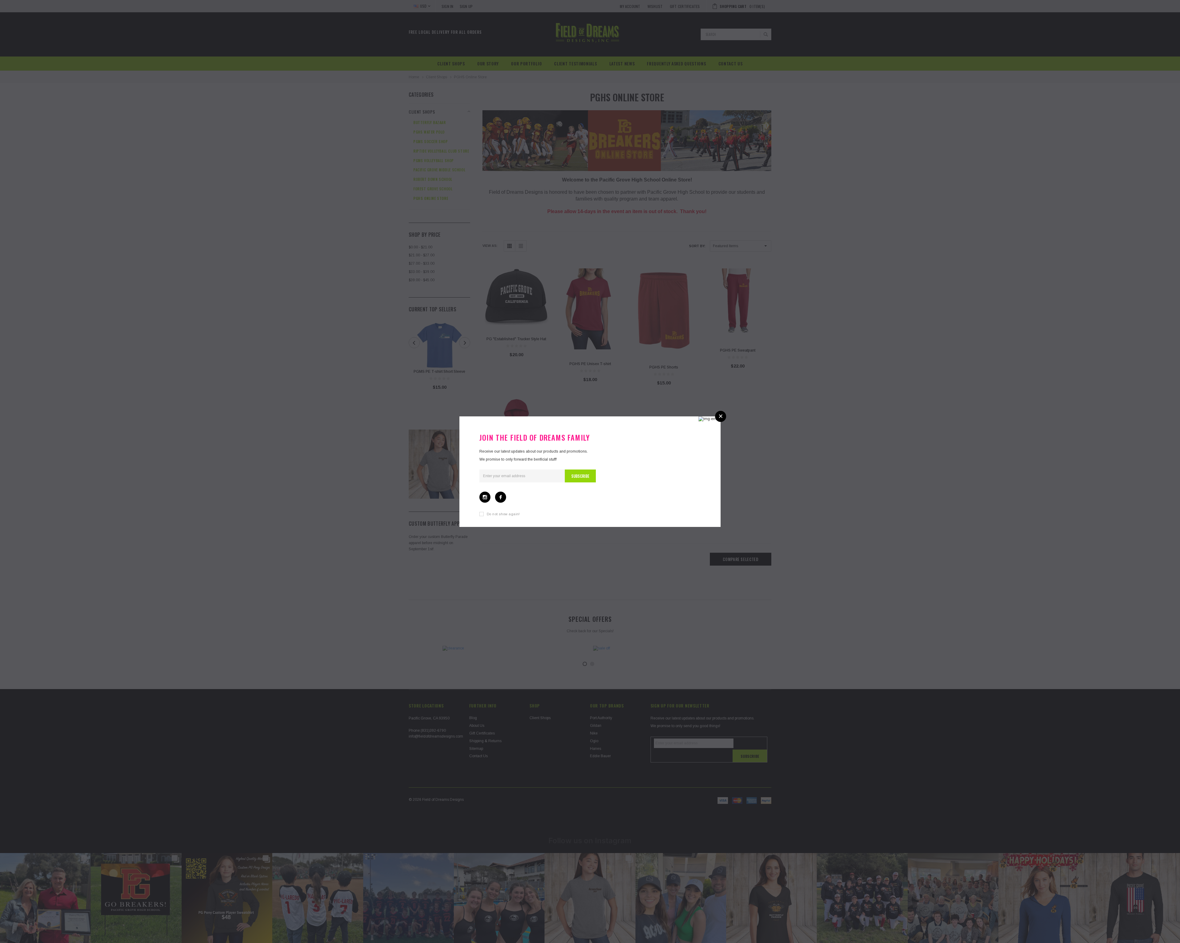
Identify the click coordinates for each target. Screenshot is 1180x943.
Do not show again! (503, 514)
